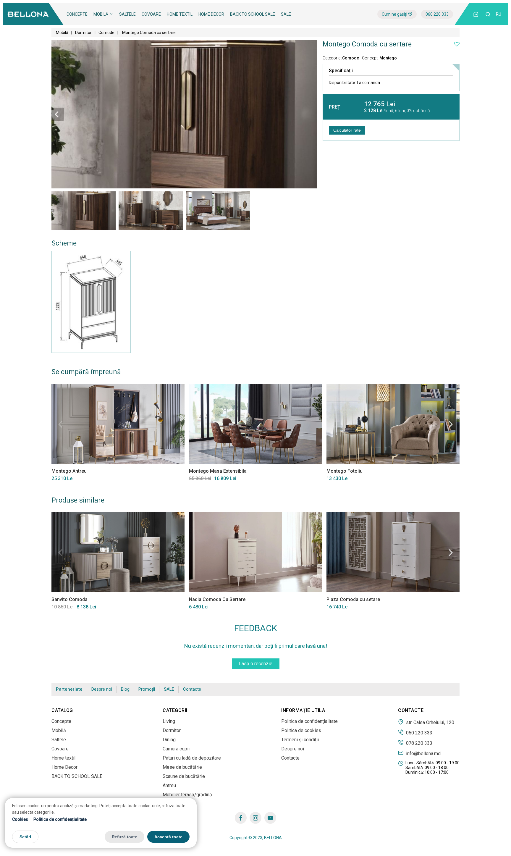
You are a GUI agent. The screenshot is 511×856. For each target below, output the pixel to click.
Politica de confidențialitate (60, 819)
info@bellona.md (423, 753)
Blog (125, 689)
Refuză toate (124, 836)
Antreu (169, 785)
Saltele (127, 14)
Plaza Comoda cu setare (353, 599)
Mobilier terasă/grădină (187, 794)
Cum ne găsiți (395, 14)
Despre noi (101, 689)
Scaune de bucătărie (184, 776)
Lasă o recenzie (255, 663)
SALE (286, 14)
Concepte (77, 14)
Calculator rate (347, 130)
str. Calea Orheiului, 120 (429, 722)
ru (498, 14)
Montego (388, 58)
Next (451, 424)
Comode (106, 32)
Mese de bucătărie (182, 767)
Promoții (146, 689)
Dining (169, 739)
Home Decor (211, 14)
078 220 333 (418, 743)
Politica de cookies (301, 730)
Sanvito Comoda (69, 599)
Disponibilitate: (354, 82)
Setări (25, 836)
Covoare (151, 14)
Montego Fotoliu (344, 471)
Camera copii (176, 749)
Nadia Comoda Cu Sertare (217, 599)
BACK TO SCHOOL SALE (252, 14)
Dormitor (83, 32)
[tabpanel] (83, 210)
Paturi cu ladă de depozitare (192, 758)
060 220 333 (437, 14)
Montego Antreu (69, 471)
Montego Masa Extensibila (218, 471)
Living (169, 721)
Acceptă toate (168, 836)
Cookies (20, 819)
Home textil (180, 14)
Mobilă (101, 14)
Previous (60, 424)
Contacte (192, 689)
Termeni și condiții (300, 739)
